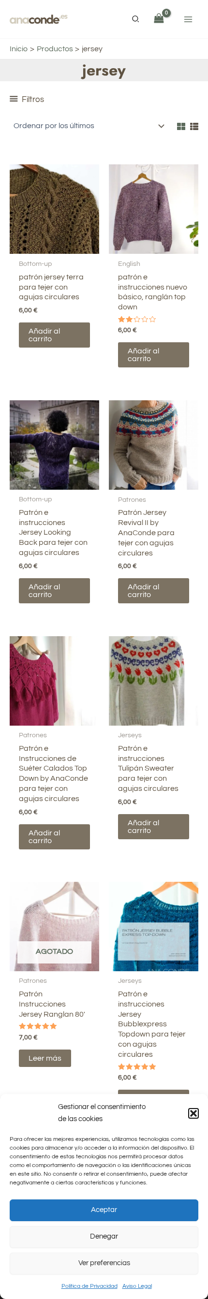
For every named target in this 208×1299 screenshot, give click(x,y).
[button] (193, 1113)
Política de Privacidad (89, 1286)
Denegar (104, 1236)
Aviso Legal (137, 1286)
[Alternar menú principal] (188, 19)
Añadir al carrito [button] (44, 335)
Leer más (45, 1058)
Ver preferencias (104, 1263)
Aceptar (104, 1209)
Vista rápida (54, 244)
